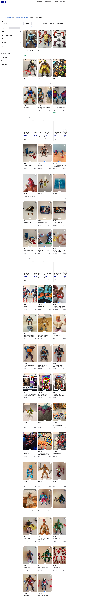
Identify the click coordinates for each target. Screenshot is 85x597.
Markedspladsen (9, 17)
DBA (2, 17)
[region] (45, 39)
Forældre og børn (18, 17)
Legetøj (26, 17)
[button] (11, 28)
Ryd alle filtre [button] (4, 64)
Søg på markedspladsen (6, 21)
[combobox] (11, 23)
